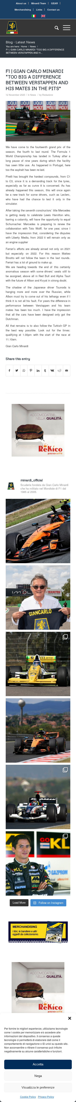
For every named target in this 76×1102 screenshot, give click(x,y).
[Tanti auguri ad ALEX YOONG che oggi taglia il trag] (38, 863)
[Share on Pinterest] (30, 370)
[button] (70, 1018)
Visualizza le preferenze (38, 1087)
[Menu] (64, 27)
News (33, 94)
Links (39, 9)
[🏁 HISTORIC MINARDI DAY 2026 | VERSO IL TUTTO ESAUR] (38, 664)
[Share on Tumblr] (45, 370)
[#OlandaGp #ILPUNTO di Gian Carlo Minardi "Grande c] (38, 531)
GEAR (54, 3)
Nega (38, 1076)
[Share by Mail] (66, 370)
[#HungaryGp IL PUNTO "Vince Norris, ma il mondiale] (38, 730)
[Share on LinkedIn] (38, 370)
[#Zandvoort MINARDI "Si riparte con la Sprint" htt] (38, 597)
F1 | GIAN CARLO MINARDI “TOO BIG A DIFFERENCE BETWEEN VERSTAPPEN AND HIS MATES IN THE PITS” (37, 79)
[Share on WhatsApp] (23, 370)
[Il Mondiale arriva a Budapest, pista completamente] (38, 797)
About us (21, 3)
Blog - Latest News (20, 42)
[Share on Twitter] (16, 370)
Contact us (53, 9)
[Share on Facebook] (9, 370)
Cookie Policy (28, 1096)
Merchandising (23, 9)
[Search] (54, 27)
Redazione (47, 94)
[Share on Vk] (52, 370)
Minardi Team (38, 3)
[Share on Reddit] (59, 370)
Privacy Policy (46, 1096)
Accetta (38, 1064)
